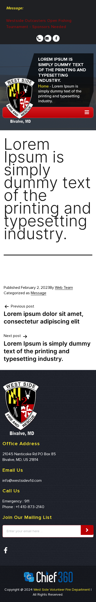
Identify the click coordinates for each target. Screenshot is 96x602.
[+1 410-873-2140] (40, 38)
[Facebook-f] (56, 38)
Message (38, 293)
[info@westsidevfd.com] (49, 38)
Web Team (64, 288)
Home (43, 86)
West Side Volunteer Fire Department (61, 589)
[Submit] (87, 530)
